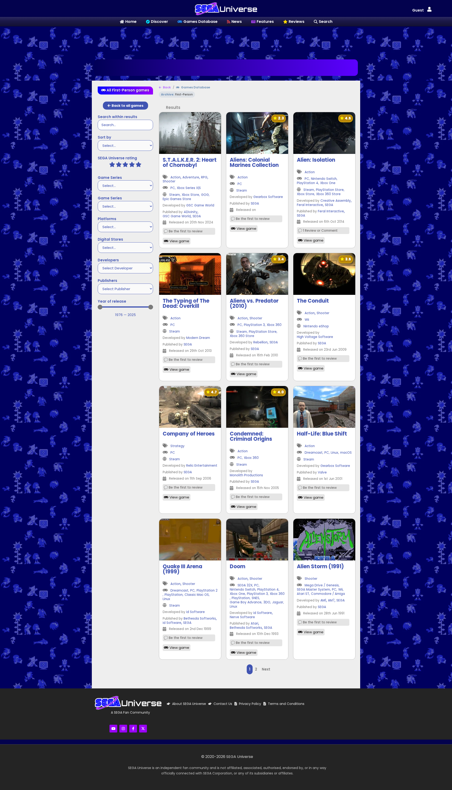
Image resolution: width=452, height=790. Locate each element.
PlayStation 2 (207, 591)
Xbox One (327, 183)
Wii (307, 320)
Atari (254, 624)
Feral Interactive (310, 205)
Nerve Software (242, 617)
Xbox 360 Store (328, 194)
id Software (195, 612)
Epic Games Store (177, 199)
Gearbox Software (268, 197)
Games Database (195, 87)
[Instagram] (123, 728)
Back (166, 87)
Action (175, 177)
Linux (334, 453)
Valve (322, 472)
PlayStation (174, 595)
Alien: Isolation (316, 160)
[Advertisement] (226, 41)
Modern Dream (198, 338)
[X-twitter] (143, 728)
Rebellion (260, 342)
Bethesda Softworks (200, 619)
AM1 (323, 600)
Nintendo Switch (324, 179)
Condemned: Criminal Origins (251, 436)
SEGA (197, 216)
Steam (174, 195)
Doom (237, 566)
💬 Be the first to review (183, 231)
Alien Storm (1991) (320, 566)
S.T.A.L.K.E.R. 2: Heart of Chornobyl (190, 162)
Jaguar (277, 602)
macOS (346, 453)
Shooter (169, 181)
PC (172, 188)
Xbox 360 (274, 325)
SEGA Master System (313, 590)
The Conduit (313, 300)
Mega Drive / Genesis (322, 585)
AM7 (331, 600)
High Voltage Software (315, 337)
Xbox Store (190, 195)
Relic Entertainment (201, 466)
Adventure (190, 177)
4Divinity (191, 212)
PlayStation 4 (307, 183)
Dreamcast (314, 453)
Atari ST (303, 594)
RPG (204, 177)
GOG (205, 195)
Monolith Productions (246, 475)
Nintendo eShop (316, 326)
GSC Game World (200, 205)
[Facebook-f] (133, 728)
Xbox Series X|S (189, 188)
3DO (266, 602)
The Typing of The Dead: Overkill (186, 303)
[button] (429, 9)
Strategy (177, 446)
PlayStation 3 (254, 325)
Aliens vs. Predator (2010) (254, 303)
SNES (255, 598)
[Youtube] (113, 728)
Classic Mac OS (197, 595)
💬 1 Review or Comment (318, 230)
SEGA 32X (245, 585)
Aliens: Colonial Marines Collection (254, 162)
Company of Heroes (189, 433)
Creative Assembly (335, 201)
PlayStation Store (330, 190)
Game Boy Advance (246, 602)
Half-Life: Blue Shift (322, 433)
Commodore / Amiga (328, 594)
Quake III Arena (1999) (182, 569)
